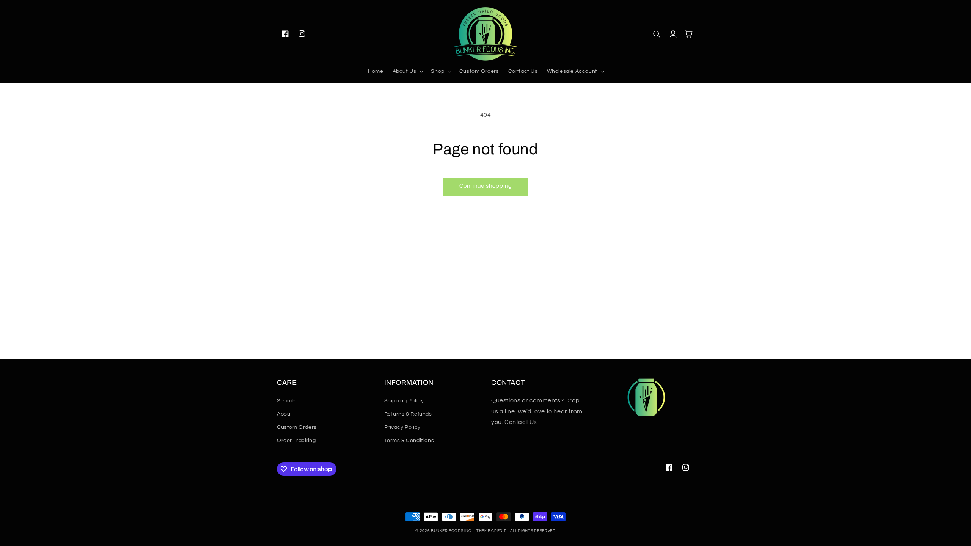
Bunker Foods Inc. (451, 531)
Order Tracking (296, 440)
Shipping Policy (404, 400)
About (284, 414)
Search (286, 400)
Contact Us (520, 422)
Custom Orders (297, 427)
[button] (407, 71)
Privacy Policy (402, 427)
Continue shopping (485, 186)
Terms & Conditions (409, 440)
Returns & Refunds (408, 414)
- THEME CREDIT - (492, 531)
